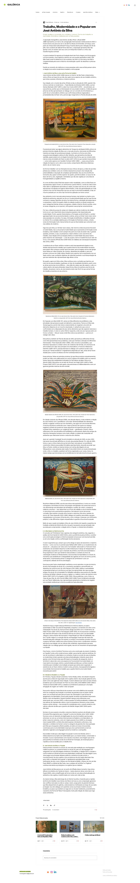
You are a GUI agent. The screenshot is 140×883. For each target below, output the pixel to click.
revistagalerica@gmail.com (27, 873)
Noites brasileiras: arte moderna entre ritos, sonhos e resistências (70, 835)
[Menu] (135, 5)
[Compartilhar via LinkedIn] (51, 805)
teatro (62, 12)
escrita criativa (87, 12)
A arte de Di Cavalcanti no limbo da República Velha (45, 835)
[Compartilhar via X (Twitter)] (47, 805)
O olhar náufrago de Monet (92, 835)
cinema (55, 12)
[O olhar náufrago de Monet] (93, 827)
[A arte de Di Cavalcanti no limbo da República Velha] (46, 827)
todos (37, 12)
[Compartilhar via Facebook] (43, 805)
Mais (96, 12)
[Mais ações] (96, 22)
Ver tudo (102, 818)
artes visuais (46, 12)
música (78, 12)
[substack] (124, 5)
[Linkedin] (129, 5)
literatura (70, 12)
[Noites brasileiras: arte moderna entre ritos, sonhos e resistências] (70, 827)
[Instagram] (126, 5)
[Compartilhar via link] (54, 805)
